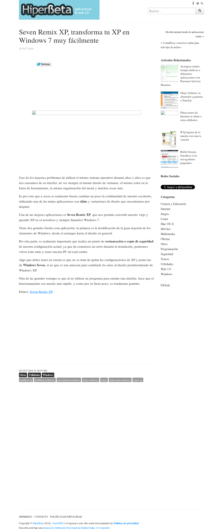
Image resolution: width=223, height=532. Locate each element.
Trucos (165, 259)
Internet (165, 209)
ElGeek (165, 285)
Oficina (165, 239)
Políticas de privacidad (66, 516)
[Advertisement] (117, 77)
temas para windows (120, 380)
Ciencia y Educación (173, 204)
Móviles (166, 229)
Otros (23, 375)
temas (104, 380)
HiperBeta (25, 516)
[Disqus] (86, 436)
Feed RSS (58, 523)
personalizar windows (68, 380)
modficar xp (26, 380)
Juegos (165, 214)
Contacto (41, 516)
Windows (48, 375)
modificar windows (45, 380)
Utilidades (34, 375)
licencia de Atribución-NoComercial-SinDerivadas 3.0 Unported (76, 527)
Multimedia (168, 234)
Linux (164, 219)
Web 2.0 (166, 269)
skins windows (90, 380)
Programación (169, 249)
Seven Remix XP (41, 291)
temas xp (137, 380)
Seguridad (167, 254)
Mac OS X (167, 224)
